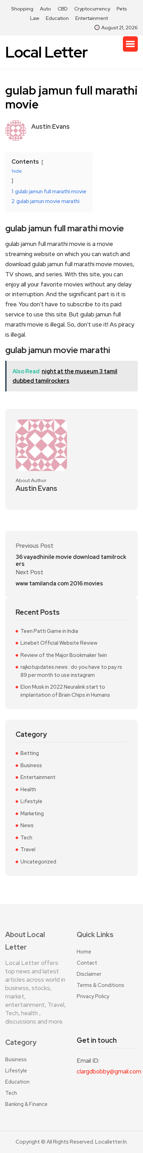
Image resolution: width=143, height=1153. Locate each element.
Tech (26, 837)
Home (84, 951)
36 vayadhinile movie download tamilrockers (71, 561)
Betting (29, 753)
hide (17, 171)
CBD (63, 9)
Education (57, 18)
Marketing (32, 813)
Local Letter (46, 52)
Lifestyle (31, 801)
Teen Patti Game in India (49, 631)
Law (34, 18)
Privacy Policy (93, 996)
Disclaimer (89, 974)
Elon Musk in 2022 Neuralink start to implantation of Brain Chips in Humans (65, 690)
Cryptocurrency (92, 9)
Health (28, 789)
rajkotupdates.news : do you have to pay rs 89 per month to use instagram (71, 671)
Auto (45, 9)
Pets (122, 9)
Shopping (22, 9)
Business (31, 765)
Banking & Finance (26, 1104)
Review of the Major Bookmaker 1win (63, 655)
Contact (87, 962)
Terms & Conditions (100, 985)
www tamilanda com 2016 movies (59, 583)
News (27, 825)
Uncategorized (38, 861)
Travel (27, 849)
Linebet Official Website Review (59, 642)
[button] (130, 44)
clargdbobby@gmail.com (107, 1071)
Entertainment (91, 18)
